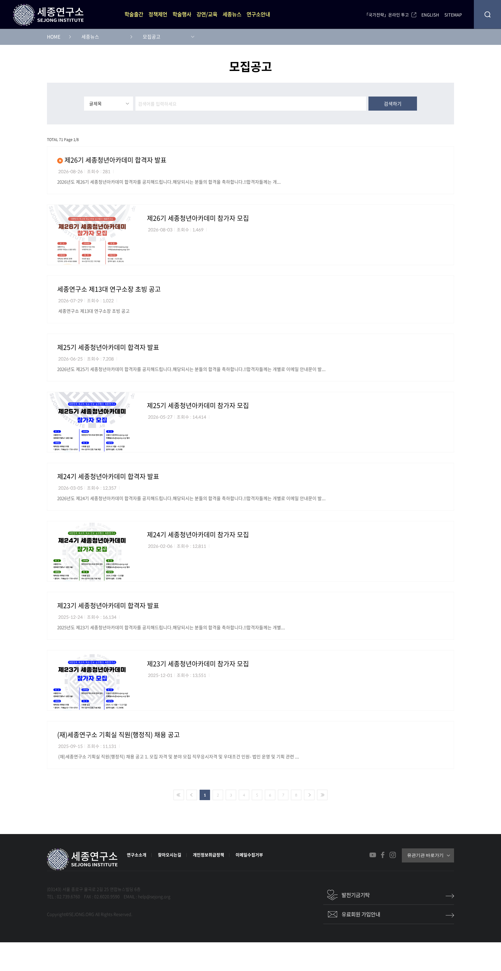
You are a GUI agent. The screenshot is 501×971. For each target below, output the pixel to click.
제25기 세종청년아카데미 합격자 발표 (108, 347)
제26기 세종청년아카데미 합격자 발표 (114, 159)
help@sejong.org (154, 896)
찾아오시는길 (169, 855)
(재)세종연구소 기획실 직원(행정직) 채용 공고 (118, 734)
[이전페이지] (192, 795)
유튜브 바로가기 (372, 855)
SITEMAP (453, 14)
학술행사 (181, 14)
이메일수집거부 (249, 855)
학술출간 (133, 14)
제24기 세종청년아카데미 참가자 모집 (198, 534)
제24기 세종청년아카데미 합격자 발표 (108, 476)
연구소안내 (258, 14)
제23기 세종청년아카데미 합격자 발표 (108, 605)
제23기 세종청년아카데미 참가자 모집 (198, 663)
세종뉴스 (232, 14)
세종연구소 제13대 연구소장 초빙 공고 (109, 289)
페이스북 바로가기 (382, 855)
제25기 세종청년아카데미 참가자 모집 (198, 405)
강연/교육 (206, 14)
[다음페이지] (309, 795)
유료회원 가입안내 (361, 914)
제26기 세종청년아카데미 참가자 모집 (198, 218)
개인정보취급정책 (208, 855)
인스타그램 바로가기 (392, 855)
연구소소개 (136, 855)
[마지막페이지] (322, 795)
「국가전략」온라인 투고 (386, 14)
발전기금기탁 (356, 895)
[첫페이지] (179, 795)
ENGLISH (430, 14)
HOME (54, 36)
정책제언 (157, 14)
